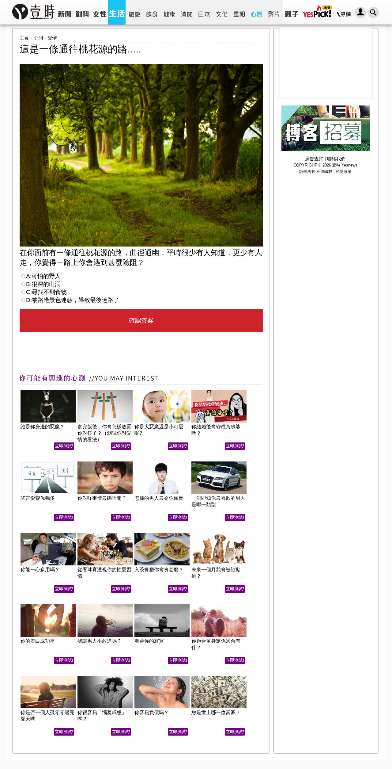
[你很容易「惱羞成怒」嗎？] (105, 677)
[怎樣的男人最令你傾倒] (162, 463)
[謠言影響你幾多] (48, 463)
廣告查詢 (314, 158)
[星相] (239, 12)
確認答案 (141, 320)
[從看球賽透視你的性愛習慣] (105, 534)
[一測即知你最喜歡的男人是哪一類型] (218, 463)
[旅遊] (134, 12)
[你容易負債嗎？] (162, 677)
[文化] (221, 12)
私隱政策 (344, 171)
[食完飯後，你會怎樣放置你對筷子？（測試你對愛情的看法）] (105, 391)
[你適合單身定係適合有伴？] (218, 606)
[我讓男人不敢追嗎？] (105, 606)
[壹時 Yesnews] (33, 21)
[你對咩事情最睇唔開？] (105, 463)
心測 (38, 37)
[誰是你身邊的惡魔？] (48, 391)
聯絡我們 (336, 158)
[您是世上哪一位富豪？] (218, 677)
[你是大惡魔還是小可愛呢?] (162, 391)
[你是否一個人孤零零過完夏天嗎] (48, 677)
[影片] (274, 12)
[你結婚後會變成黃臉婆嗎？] (218, 391)
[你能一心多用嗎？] (48, 534)
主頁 (24, 37)
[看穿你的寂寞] (162, 606)
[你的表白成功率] (48, 606)
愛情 (52, 37)
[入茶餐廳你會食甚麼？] (162, 534)
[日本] (204, 12)
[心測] (256, 12)
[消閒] (186, 12)
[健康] (169, 12)
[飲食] (151, 12)
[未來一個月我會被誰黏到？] (218, 534)
